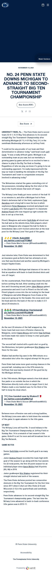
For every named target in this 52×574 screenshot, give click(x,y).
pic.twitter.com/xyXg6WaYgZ (18, 471)
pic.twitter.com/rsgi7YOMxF (18, 315)
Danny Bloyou (23, 405)
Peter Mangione (19, 280)
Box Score (24, 131)
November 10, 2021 (13, 320)
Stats (39, 14)
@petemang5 (35, 383)
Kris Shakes (40, 419)
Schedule (19, 14)
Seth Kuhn (31, 294)
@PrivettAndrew (20, 383)
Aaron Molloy (28, 538)
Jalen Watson (37, 359)
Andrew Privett (8, 286)
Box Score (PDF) (27, 113)
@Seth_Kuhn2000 (21, 312)
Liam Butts (14, 283)
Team (29, 14)
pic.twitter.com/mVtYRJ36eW (18, 386)
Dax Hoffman (44, 405)
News (49, 14)
